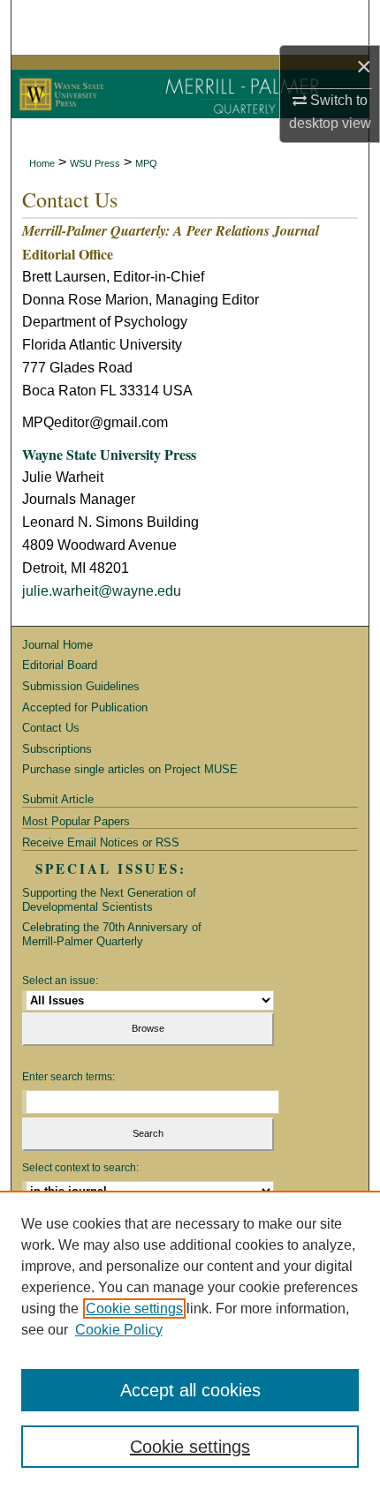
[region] (190, 1340)
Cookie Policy (119, 1329)
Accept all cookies (190, 1390)
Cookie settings (134, 1308)
